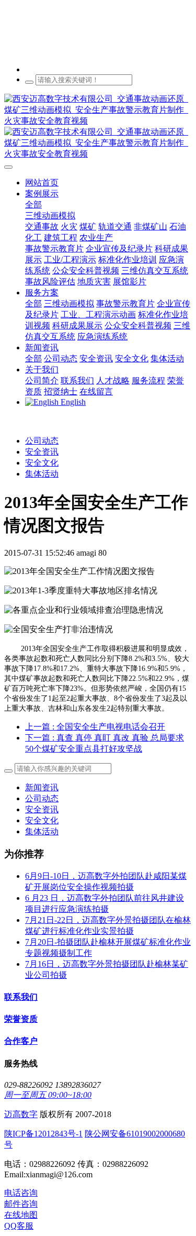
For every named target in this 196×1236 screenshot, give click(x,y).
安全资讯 (42, 451)
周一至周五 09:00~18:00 (47, 1094)
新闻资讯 (42, 787)
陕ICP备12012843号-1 (43, 1133)
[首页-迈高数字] (98, 127)
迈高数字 (21, 1114)
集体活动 (42, 473)
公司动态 (42, 440)
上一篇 (95, 726)
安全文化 (42, 462)
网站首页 (42, 182)
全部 (33, 204)
